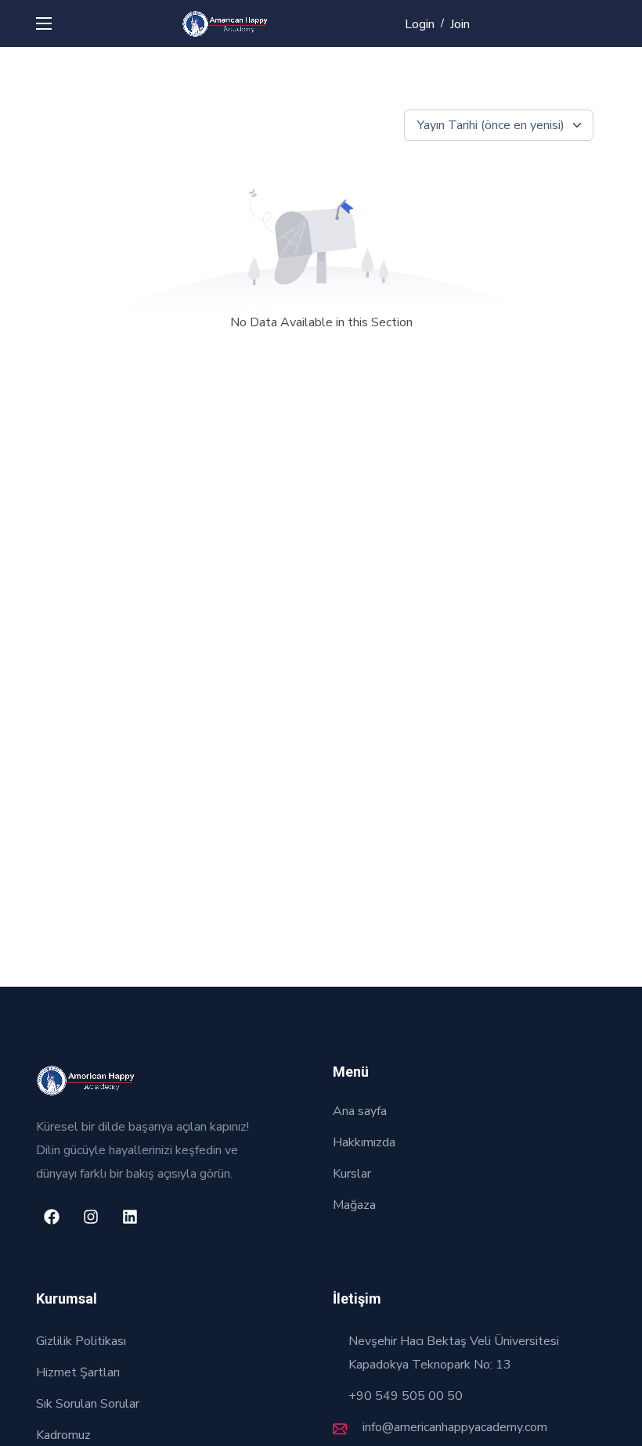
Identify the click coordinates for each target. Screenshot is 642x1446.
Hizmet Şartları (78, 1372)
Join (460, 24)
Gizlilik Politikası (81, 1341)
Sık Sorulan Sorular (87, 1403)
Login (420, 24)
